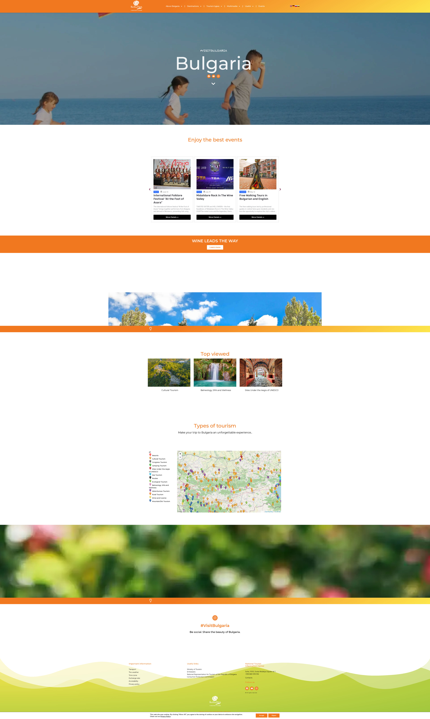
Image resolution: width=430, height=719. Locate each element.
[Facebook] (209, 76)
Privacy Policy (165, 716)
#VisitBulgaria (213, 50)
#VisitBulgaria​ (215, 625)
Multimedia (232, 6)
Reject (274, 715)
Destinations (193, 6)
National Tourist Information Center (254, 665)
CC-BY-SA (278, 511)
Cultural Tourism (169, 390)
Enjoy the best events (215, 140)
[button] (149, 189)
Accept (261, 715)
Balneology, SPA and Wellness (216, 390)
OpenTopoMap (269, 511)
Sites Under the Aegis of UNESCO (261, 390)
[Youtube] (213, 76)
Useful (248, 6)
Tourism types (212, 6)
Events (261, 6)
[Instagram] (218, 76)
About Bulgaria (173, 6)
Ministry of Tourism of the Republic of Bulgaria (215, 712)
